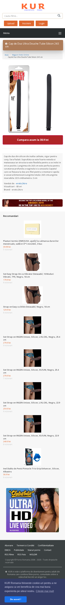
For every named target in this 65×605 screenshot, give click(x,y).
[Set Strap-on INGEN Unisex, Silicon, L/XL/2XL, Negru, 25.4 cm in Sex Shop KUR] (32, 325)
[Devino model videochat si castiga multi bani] (32, 203)
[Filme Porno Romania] (32, 6)
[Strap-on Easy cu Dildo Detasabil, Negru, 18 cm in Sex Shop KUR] (32, 295)
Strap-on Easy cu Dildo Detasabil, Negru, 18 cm (26, 306)
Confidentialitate (46, 545)
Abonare (9, 545)
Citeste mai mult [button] (45, 591)
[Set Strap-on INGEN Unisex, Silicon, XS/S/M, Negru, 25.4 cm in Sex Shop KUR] (32, 358)
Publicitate (19, 550)
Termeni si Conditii (25, 545)
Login (41, 23)
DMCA (7, 550)
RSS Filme (9, 554)
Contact (47, 550)
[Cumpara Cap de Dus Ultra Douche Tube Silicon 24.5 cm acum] (32, 99)
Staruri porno (34, 550)
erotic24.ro (21, 183)
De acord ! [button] (15, 599)
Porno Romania (23, 559)
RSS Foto (22, 554)
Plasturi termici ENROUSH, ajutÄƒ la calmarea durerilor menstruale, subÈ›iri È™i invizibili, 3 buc (31, 242)
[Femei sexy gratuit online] (32, 510)
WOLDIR (33, 554)
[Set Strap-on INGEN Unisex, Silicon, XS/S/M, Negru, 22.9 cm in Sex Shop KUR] (32, 424)
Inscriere (26, 23)
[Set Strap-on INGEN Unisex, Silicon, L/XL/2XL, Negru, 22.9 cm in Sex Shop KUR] (32, 391)
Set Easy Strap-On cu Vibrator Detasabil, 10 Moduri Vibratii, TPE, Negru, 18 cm (28, 275)
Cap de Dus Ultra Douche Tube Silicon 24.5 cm (32, 45)
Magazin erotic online (20, 55)
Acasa (7, 55)
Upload (10, 23)
